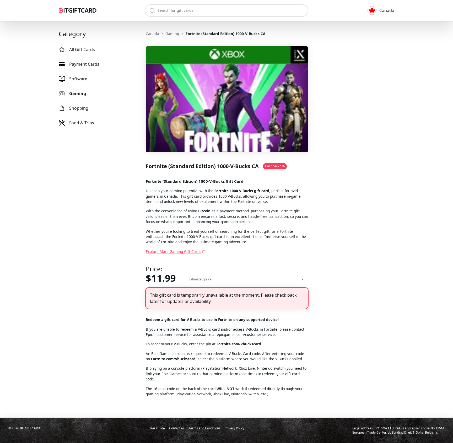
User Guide (156, 428)
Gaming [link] (172, 33)
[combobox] (222, 10)
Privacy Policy (234, 428)
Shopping (78, 108)
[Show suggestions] (301, 10)
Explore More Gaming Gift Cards (173, 251)
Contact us (177, 428)
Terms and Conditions (204, 428)
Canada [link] (152, 33)
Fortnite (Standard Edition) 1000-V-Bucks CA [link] (226, 33)
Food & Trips (81, 123)
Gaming (77, 93)
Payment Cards (84, 64)
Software (78, 79)
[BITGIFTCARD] (77, 10)
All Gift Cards (82, 49)
